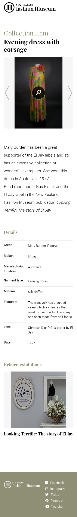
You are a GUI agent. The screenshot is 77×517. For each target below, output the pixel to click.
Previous (7, 93)
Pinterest (57, 501)
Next (70, 93)
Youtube (57, 507)
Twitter (56, 495)
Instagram (57, 489)
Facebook (57, 483)
